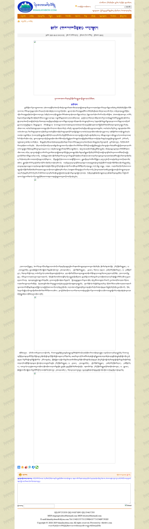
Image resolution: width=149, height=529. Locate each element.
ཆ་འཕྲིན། (32, 16)
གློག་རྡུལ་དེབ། (123, 16)
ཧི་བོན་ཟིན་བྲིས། (111, 2)
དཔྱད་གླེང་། (58, 16)
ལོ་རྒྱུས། (50, 16)
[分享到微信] (37, 467)
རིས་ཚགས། (113, 16)
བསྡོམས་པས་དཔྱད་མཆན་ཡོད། (123, 475)
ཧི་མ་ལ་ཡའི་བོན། (88, 35)
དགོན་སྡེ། (93, 16)
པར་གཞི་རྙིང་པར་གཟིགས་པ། (84, 6)
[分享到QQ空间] (22, 467)
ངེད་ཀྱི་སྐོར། (121, 2)
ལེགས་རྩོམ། (68, 16)
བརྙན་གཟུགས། (103, 16)
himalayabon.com (65, 522)
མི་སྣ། (85, 16)
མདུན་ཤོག (23, 16)
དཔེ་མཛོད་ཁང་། (103, 2)
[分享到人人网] (33, 467)
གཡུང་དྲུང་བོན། (41, 16)
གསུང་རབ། (77, 16)
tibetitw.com (107, 522)
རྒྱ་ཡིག (117, 2)
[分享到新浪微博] (26, 467)
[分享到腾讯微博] (29, 467)
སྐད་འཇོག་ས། (128, 2)
